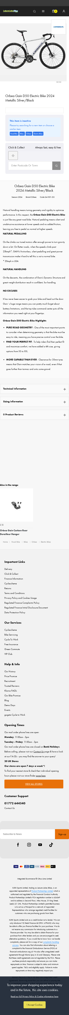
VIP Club (8, 654)
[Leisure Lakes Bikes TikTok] (51, 845)
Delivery (8, 569)
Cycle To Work (11, 639)
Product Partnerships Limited (42, 891)
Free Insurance (11, 644)
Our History (9, 671)
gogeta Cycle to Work (14, 714)
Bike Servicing (11, 634)
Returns (7, 588)
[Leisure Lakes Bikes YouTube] (40, 845)
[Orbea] (58, 27)
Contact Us (9, 808)
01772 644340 (14, 803)
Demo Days (9, 705)
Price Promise (10, 676)
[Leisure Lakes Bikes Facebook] (18, 845)
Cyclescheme (10, 583)
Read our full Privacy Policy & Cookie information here (34, 996)
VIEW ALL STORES (34, 784)
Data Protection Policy (14, 612)
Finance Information (13, 578)
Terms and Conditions (14, 593)
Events (7, 710)
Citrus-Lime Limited (45, 878)
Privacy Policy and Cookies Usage (20, 598)
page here (40, 775)
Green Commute (12, 649)
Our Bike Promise (12, 695)
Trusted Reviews (11, 685)
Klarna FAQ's (10, 690)
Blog (6, 700)
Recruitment (9, 681)
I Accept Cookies (35, 1004)
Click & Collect (11, 573)
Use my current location (13, 155)
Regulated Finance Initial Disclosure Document (26, 607)
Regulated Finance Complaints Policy (21, 602)
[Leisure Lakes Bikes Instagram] (29, 845)
